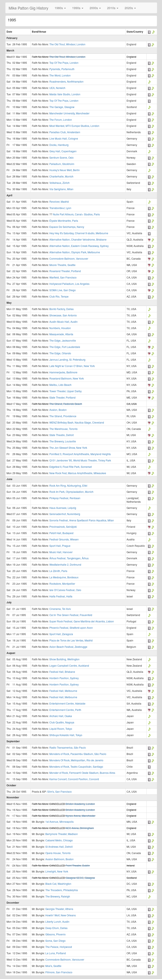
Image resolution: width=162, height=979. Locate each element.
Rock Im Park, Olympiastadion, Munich (71, 491)
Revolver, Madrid (59, 201)
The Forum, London (60, 119)
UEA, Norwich (57, 88)
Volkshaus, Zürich (59, 182)
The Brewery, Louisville (62, 441)
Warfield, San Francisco (63, 277)
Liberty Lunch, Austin (57, 921)
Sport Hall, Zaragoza (61, 634)
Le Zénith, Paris (58, 571)
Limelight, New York (56, 871)
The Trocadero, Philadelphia (61, 890)
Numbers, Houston (60, 328)
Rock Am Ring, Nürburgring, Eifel (68, 485)
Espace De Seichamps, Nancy (66, 226)
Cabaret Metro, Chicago (59, 840)
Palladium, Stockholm (61, 164)
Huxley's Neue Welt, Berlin (64, 170)
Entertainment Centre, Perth (65, 710)
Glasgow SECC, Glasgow (80, 877)
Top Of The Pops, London (63, 62)
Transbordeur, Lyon (60, 208)
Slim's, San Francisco (59, 791)
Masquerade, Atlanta (61, 334)
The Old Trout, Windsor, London (67, 44)
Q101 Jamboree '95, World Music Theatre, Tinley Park (80, 460)
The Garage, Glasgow (61, 107)
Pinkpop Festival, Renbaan (64, 498)
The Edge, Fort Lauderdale (64, 347)
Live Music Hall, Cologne (63, 138)
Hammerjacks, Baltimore (63, 372)
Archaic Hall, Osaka (60, 716)
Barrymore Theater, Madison (61, 834)
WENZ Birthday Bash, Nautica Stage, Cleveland (76, 422)
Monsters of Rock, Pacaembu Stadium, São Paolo (77, 754)
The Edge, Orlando (60, 353)
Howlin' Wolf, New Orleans (60, 915)
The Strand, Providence (62, 416)
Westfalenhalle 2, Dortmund (65, 564)
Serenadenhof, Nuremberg (64, 514)
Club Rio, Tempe (59, 296)
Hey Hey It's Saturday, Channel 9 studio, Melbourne (78, 233)
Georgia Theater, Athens (59, 909)
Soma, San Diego (55, 940)
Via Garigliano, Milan (61, 189)
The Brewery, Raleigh (57, 896)
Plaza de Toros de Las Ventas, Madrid (71, 640)
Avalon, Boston (58, 409)
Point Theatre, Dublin (78, 865)
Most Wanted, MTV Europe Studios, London (74, 125)
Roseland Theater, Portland (65, 271)
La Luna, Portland (55, 953)
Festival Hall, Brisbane (62, 671)
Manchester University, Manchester (69, 113)
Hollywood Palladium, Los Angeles (69, 283)
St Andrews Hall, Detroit (59, 846)
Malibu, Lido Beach (60, 384)
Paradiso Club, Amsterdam (64, 132)
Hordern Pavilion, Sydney (64, 678)
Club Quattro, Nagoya (61, 722)
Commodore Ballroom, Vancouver (68, 258)
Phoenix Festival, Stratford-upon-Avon (71, 627)
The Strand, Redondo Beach (65, 404)
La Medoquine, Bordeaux (63, 577)
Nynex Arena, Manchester (80, 815)
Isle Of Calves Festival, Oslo (65, 590)
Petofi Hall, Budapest (61, 533)
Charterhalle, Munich (61, 176)
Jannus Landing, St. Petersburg (67, 359)
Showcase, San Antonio (63, 315)
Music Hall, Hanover (61, 552)
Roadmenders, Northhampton (66, 81)
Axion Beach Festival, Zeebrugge (68, 646)
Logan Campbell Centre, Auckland (69, 665)
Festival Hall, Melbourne (63, 690)
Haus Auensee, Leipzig (62, 508)
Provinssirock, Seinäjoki (63, 526)
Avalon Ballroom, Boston (59, 859)
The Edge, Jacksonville (62, 340)
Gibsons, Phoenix (55, 934)
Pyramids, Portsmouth (61, 69)
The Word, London (60, 75)
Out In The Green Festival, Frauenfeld (70, 615)
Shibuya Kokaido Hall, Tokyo (65, 735)
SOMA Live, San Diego (62, 290)
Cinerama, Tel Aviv (60, 609)
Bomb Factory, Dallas (61, 309)
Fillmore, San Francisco (58, 972)
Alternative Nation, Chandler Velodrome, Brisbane (78, 239)
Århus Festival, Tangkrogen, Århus (69, 558)
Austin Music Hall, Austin (63, 321)
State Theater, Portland (62, 397)
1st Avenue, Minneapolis (59, 821)
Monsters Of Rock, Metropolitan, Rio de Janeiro (76, 760)
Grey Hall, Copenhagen (63, 151)
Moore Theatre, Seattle (62, 265)
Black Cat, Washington (58, 883)
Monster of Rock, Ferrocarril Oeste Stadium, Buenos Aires (82, 772)
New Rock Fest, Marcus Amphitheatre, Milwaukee (77, 473)
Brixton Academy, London (80, 804)
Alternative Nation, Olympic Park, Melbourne (74, 252)
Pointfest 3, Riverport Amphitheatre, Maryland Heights (80, 454)
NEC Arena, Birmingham (80, 828)
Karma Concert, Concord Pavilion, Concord (74, 779)
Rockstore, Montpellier (62, 583)
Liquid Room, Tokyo (60, 728)
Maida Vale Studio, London (64, 94)
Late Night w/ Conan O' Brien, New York (72, 366)
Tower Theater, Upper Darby (65, 391)
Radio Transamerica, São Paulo (67, 747)
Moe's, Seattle (53, 966)
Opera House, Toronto (58, 853)
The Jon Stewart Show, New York (68, 447)
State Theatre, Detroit (61, 435)
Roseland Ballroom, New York (66, 378)
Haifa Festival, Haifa (60, 596)
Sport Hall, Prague (59, 545)
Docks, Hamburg (59, 145)
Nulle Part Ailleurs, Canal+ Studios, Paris (76, 214)
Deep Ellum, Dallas (56, 928)
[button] (60, 8)
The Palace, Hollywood (58, 947)
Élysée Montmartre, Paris (63, 220)
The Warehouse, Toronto (63, 429)
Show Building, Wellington (64, 659)
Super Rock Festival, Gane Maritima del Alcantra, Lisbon (81, 621)
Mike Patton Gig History (28, 8)
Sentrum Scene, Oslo (61, 157)
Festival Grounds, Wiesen (64, 539)
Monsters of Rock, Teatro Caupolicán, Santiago (76, 766)
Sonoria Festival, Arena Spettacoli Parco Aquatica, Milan (81, 520)
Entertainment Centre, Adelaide (67, 703)
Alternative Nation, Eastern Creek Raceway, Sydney (79, 246)
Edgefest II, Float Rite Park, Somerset (70, 466)
